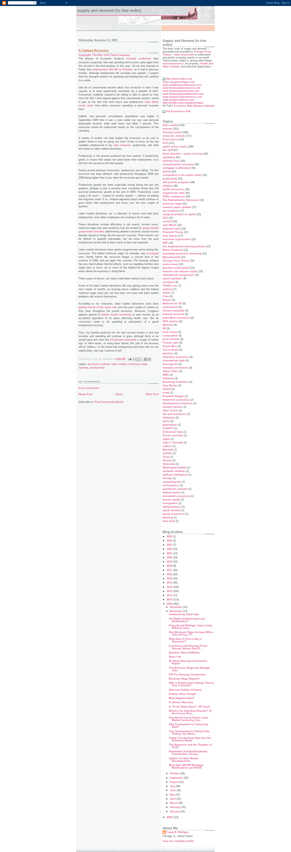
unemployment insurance (178, 164)
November (176, 611)
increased (153, 253)
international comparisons (179, 274)
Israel (166, 392)
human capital (171, 499)
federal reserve (172, 492)
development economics (178, 403)
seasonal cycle (172, 228)
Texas (166, 456)
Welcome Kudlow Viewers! (185, 689)
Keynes (167, 299)
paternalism (170, 424)
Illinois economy (173, 435)
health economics (173, 189)
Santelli (167, 453)
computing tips (172, 481)
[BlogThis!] (138, 359)
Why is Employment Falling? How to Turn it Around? (191, 684)
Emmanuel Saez (173, 431)
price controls (171, 339)
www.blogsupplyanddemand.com (183, 93)
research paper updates (177, 207)
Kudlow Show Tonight (182, 693)
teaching (168, 517)
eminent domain (173, 406)
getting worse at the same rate (98, 307)
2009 (170, 603)
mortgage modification (176, 167)
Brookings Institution (175, 381)
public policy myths (175, 146)
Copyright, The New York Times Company (104, 54)
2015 (170, 578)
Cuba (166, 296)
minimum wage (137, 364)
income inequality (173, 310)
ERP (165, 242)
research (125, 145)
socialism (168, 282)
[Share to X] (142, 359)
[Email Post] (129, 358)
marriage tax (170, 364)
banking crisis (171, 160)
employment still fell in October (112, 69)
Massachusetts (172, 257)
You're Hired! (170, 349)
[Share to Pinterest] (149, 359)
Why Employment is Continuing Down (188, 725)
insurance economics (176, 356)
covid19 (167, 221)
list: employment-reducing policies (184, 246)
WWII (166, 374)
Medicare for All (172, 303)
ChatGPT (168, 428)
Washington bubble (174, 467)
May (173, 794)
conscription (170, 335)
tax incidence (171, 210)
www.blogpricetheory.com (179, 99)
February (176, 807)
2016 (170, 574)
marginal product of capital (179, 214)
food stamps (170, 235)
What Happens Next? (181, 698)
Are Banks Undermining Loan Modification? (187, 620)
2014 (170, 582)
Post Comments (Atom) (109, 401)
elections (168, 353)
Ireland (167, 389)
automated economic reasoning (182, 253)
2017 (170, 570)
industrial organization (176, 239)
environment (170, 264)
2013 (170, 587)
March (174, 802)
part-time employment (176, 267)
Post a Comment (89, 388)
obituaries (169, 417)
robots (166, 292)
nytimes (83, 367)
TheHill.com (170, 285)
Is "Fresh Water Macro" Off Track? (189, 706)
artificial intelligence (175, 474)
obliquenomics (172, 506)
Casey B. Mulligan (177, 832)
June (173, 790)
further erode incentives (116, 314)
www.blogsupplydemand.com (181, 90)
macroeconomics (173, 63)
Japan (166, 438)
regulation (169, 157)
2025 (170, 536)
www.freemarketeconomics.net (181, 87)
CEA (165, 217)
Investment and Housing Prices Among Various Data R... (188, 647)
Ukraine (167, 460)
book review (170, 331)
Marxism (168, 324)
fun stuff (168, 150)
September (177, 777)
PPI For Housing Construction (187, 674)
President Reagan (173, 396)
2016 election (171, 321)
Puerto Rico (170, 346)
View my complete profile (178, 841)
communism (170, 307)
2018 (170, 565)
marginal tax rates (173, 192)
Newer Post (85, 394)
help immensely (184, 54)
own (116, 145)
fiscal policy (170, 139)
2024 (170, 540)
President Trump (173, 232)
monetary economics (175, 367)
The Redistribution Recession (181, 200)
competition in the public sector (182, 175)
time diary (169, 521)
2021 (170, 553)
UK (164, 328)
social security (171, 510)
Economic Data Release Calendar (194, 105)
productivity (97, 367)
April (173, 798)
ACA (165, 142)
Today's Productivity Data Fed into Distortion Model (190, 739)
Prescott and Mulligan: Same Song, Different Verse (190, 626)
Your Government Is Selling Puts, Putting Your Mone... (189, 732)
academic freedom (174, 471)
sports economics (173, 513)
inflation (168, 185)
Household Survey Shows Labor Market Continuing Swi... (188, 719)
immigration (170, 503)
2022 (170, 548)
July (173, 786)
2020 (170, 557)
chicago (167, 478)
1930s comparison (174, 196)
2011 (170, 595)
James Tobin (170, 371)
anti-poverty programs (176, 182)
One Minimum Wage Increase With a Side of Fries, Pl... (191, 633)
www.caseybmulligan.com (179, 81)
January (175, 811)
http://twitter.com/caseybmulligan (183, 102)
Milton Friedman (173, 249)
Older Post (152, 394)
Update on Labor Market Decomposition (183, 759)
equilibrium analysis (175, 488)
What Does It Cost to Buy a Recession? (185, 640)
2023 (170, 544)
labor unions (170, 410)
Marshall (168, 449)
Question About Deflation (184, 652)
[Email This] (134, 359)
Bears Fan (175, 656)
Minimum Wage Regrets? (184, 678)
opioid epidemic (173, 278)
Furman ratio (170, 342)
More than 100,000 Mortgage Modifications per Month (186, 766)
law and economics (174, 414)
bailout (167, 171)
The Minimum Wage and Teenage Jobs (189, 669)
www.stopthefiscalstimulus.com (182, 84)
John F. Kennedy (173, 442)
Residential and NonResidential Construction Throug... (188, 753)
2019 (170, 561)
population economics (176, 317)
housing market (172, 132)
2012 (170, 591)
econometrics (171, 485)
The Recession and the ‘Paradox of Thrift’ (190, 746)
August (174, 781)
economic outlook (99, 364)
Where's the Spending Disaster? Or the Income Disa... (190, 712)
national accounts (173, 314)
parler (166, 421)
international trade (174, 360)
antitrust (168, 289)
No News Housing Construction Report (188, 662)
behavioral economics (176, 399)
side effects (169, 225)
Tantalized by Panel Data (184, 614)
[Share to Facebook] (146, 359)
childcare (168, 378)
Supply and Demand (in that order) (109, 10)
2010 (170, 599)
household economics (176, 496)
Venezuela (169, 463)
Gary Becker (170, 385)
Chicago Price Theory (176, 260)
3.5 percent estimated (123, 339)
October (175, 773)
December (176, 607)
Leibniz (167, 446)
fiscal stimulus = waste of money (183, 153)
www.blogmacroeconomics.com (182, 96)
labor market (119, 364)
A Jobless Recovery (181, 702)
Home (119, 394)
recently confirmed (138, 58)
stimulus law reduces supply (180, 271)
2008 (170, 817)
